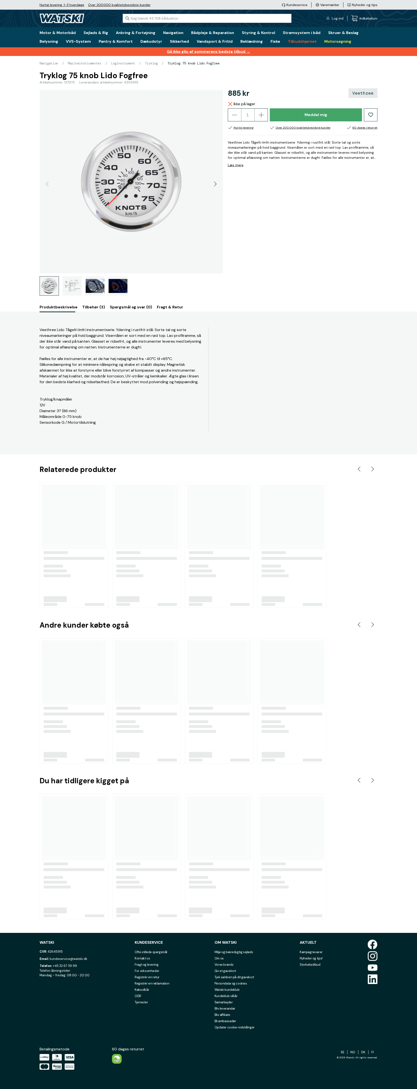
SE (342, 1052)
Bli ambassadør (225, 1021)
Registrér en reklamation (152, 983)
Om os (219, 958)
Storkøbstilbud (310, 965)
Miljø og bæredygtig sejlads (234, 952)
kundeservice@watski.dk (68, 959)
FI (372, 1052)
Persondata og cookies (231, 983)
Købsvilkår (142, 990)
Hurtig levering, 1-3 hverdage (62, 5)
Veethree (363, 93)
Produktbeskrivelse (58, 307)
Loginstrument (123, 63)
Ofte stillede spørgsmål (151, 952)
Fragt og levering (146, 965)
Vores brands (224, 965)
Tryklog (151, 63)
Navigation (49, 63)
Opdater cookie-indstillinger (235, 1027)
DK (363, 1052)
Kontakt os (142, 958)
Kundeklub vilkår (226, 996)
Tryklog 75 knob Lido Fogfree (193, 63)
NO (352, 1052)
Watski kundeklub (227, 990)
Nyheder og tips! (311, 958)
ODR (138, 996)
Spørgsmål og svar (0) (131, 307)
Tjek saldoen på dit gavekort (234, 977)
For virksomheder (147, 971)
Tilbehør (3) (93, 307)
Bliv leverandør (225, 1008)
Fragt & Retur (170, 307)
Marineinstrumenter (84, 63)
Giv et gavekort (225, 971)
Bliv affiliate (222, 1015)
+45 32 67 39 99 (65, 966)
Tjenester (141, 1002)
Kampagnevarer (311, 952)
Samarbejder (224, 1002)
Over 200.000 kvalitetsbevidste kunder (119, 5)
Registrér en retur (147, 977)
